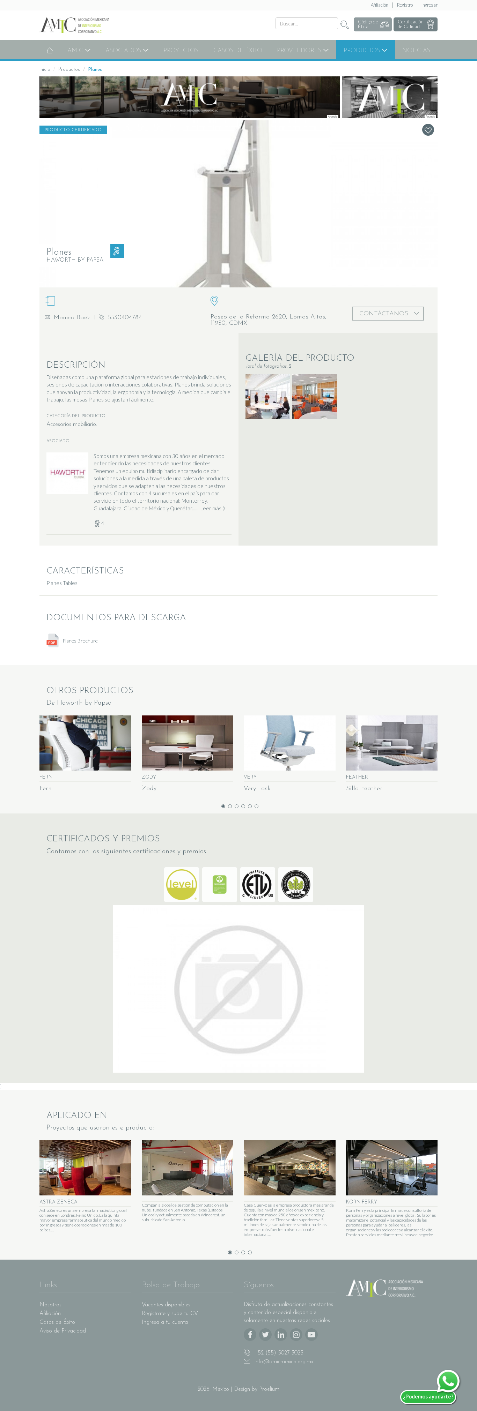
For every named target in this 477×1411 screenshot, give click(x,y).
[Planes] (238, 203)
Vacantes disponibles (166, 1305)
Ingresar (429, 5)
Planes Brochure (79, 641)
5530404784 (124, 318)
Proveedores (300, 51)
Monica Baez (71, 318)
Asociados (124, 51)
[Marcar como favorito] (428, 130)
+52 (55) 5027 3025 (278, 1353)
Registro (405, 5)
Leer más (210, 508)
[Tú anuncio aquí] (390, 97)
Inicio (44, 69)
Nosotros (50, 1305)
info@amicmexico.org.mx (283, 1362)
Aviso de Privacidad (62, 1331)
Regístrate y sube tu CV (170, 1313)
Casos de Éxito (237, 51)
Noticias (416, 51)
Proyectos (180, 51)
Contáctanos (384, 314)
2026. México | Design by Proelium (238, 1389)
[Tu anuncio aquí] (189, 97)
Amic (76, 51)
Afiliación (379, 5)
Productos (363, 51)
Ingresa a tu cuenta (165, 1322)
